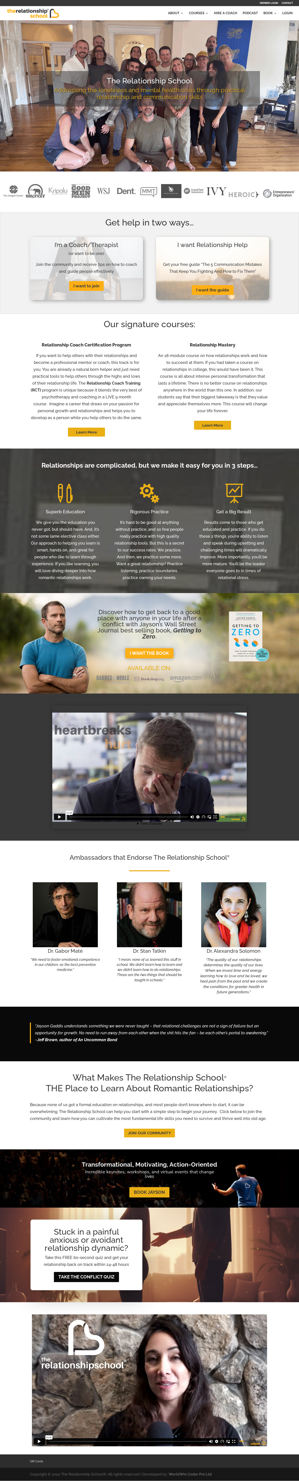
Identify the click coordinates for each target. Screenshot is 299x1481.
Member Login (269, 3)
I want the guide (212, 289)
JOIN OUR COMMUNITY (149, 1133)
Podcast (250, 13)
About (173, 13)
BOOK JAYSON (149, 1192)
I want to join (86, 285)
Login (287, 13)
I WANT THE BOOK (149, 653)
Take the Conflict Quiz (86, 1276)
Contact (287, 3)
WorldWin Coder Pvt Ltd (190, 1474)
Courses (196, 13)
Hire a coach (225, 13)
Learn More (86, 432)
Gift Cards (36, 1461)
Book (268, 13)
